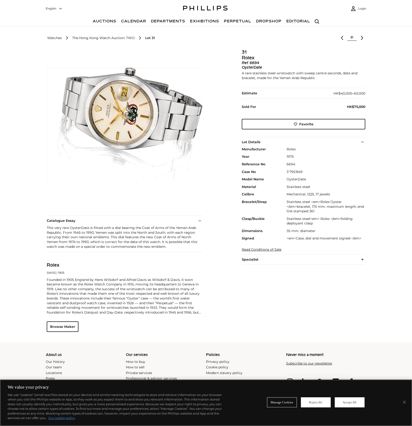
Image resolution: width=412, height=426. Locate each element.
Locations (54, 373)
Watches (54, 38)
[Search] (317, 21)
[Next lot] (362, 38)
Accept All (349, 402)
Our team (54, 367)
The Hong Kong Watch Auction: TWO (103, 38)
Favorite (306, 124)
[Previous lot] (342, 38)
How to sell (135, 367)
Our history (55, 362)
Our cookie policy (61, 418)
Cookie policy (217, 367)
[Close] (404, 402)
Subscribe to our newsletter (309, 363)
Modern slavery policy (224, 373)
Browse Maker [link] (62, 327)
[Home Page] (205, 9)
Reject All (315, 402)
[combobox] (54, 9)
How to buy (135, 362)
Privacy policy (217, 362)
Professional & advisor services (151, 378)
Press (50, 378)
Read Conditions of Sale (261, 250)
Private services (139, 373)
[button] (123, 127)
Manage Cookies (282, 402)
